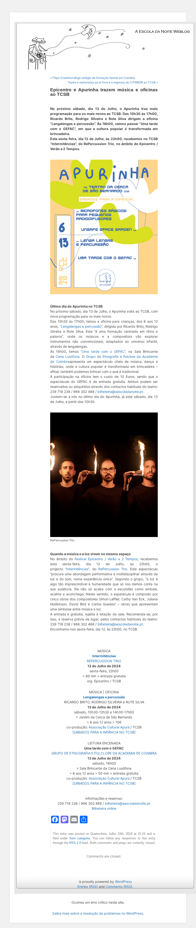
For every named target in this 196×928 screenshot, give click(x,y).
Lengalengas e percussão (104, 697)
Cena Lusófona (68, 356)
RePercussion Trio (112, 569)
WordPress (123, 881)
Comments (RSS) (119, 887)
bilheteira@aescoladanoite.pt (120, 392)
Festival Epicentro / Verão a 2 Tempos (106, 559)
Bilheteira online (104, 808)
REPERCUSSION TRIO (104, 661)
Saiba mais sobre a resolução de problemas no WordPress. (98, 913)
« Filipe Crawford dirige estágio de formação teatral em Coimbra (92, 78)
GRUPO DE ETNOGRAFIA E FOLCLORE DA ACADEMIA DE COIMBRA (104, 753)
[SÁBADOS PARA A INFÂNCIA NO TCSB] (104, 732)
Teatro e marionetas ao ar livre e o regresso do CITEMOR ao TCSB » (113, 82)
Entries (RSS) (87, 887)
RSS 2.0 (75, 843)
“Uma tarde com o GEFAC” (103, 351)
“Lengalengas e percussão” (81, 326)
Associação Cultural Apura (109, 727)
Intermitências (104, 656)
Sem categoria (79, 838)
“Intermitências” (77, 569)
